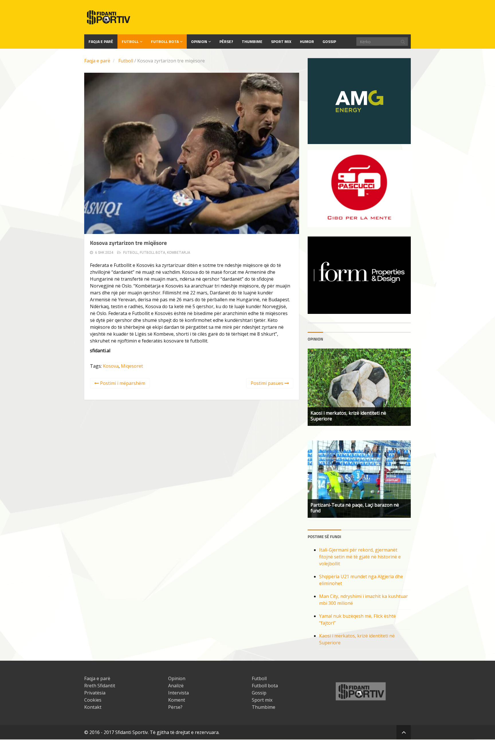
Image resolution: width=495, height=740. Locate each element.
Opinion (199, 41)
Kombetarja (178, 253)
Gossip (329, 41)
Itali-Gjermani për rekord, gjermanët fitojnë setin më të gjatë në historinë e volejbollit (360, 557)
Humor (307, 41)
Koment (176, 700)
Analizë (176, 685)
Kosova (111, 366)
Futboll (130, 41)
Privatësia (94, 693)
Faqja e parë (97, 61)
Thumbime (252, 41)
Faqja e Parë (101, 41)
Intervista (178, 693)
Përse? (226, 41)
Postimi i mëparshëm (122, 383)
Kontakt (92, 707)
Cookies (92, 700)
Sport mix (281, 41)
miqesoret (132, 366)
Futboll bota (165, 41)
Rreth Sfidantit (99, 685)
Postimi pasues (267, 383)
